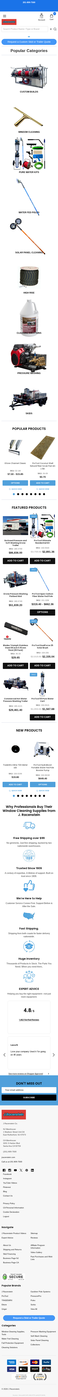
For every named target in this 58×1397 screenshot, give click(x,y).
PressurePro (36, 1296)
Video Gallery (36, 1252)
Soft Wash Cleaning (39, 1336)
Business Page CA (11, 1262)
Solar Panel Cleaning (40, 1340)
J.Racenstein (7, 1292)
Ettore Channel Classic (15, 463)
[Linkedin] (32, 1170)
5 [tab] (31, 494)
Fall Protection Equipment (13, 1343)
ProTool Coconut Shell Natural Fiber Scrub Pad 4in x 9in (42, 466)
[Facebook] (4, 1170)
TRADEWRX (7, 1300)
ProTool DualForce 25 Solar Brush (42, 646)
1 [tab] (29, 36)
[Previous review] (4, 1055)
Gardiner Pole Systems (40, 1292)
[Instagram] (9, 1170)
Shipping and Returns (12, 1249)
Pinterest (7, 1187)
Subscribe (29, 1097)
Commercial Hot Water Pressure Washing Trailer (15, 699)
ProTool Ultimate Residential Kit (42, 541)
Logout (6, 1216)
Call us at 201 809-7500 (12, 1162)
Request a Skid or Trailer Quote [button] (29, 1318)
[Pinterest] (26, 1170)
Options (15, 483)
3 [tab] (23, 494)
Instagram (7, 1178)
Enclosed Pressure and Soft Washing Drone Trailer (15, 543)
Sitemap (34, 1233)
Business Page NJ (11, 1258)
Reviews (34, 1238)
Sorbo (33, 1305)
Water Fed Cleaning (10, 1339)
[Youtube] (15, 1170)
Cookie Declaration (11, 1212)
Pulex (33, 1300)
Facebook (7, 1174)
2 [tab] (18, 494)
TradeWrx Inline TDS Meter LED (15, 766)
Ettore (4, 1305)
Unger (4, 1309)
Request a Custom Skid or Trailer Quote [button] (29, 41)
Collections (35, 1345)
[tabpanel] (15, 463)
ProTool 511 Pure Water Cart (42, 699)
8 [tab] (44, 494)
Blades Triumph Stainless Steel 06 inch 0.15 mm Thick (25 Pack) (15, 648)
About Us (7, 1245)
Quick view (16, 489)
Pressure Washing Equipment (43, 1331)
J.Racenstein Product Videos (14, 1233)
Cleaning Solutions (10, 1347)
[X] (21, 1170)
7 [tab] (40, 494)
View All (34, 1309)
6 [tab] (36, 494)
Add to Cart (42, 483)
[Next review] (54, 1055)
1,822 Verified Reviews (29, 1020)
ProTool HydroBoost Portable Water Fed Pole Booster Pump (42, 768)
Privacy (6, 1203)
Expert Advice (7, 1238)
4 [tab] (27, 494)
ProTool (5, 1296)
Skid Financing (9, 1254)
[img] (29, 1015)
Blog (5, 1191)
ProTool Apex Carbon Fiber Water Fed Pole (42, 595)
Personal (10, 1208)
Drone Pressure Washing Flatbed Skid (16, 595)
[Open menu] (5, 16)
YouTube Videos (10, 1183)
